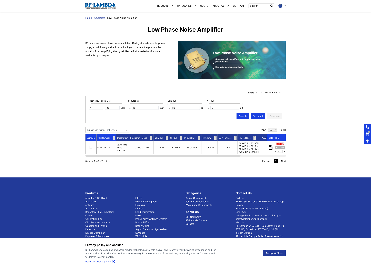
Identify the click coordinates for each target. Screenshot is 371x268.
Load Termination (144, 211)
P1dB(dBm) (189, 138)
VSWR (264, 138)
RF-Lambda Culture (196, 220)
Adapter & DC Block (96, 198)
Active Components (196, 198)
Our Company (193, 216)
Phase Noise (245, 138)
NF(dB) (173, 138)
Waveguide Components (199, 205)
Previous (266, 161)
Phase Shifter (142, 222)
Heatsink (140, 205)
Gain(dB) (158, 138)
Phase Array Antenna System (151, 218)
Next (283, 161)
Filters (138, 198)
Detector (90, 229)
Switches (140, 232)
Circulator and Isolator (97, 222)
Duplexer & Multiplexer (97, 236)
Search (243, 116)
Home (88, 17)
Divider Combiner (95, 232)
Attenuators (91, 208)
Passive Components (197, 201)
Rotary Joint (142, 225)
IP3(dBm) (206, 138)
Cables (89, 215)
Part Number (104, 138)
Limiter (139, 208)
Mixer (138, 215)
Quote (281, 147)
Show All (258, 116)
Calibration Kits (93, 218)
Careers (190, 223)
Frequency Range (138, 138)
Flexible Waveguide (146, 201)
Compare (274, 116)
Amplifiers (99, 17)
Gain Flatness (225, 138)
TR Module (141, 236)
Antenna (89, 205)
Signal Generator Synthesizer (151, 229)
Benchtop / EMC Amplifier (99, 211)
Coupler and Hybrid (96, 225)
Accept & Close (274, 253)
